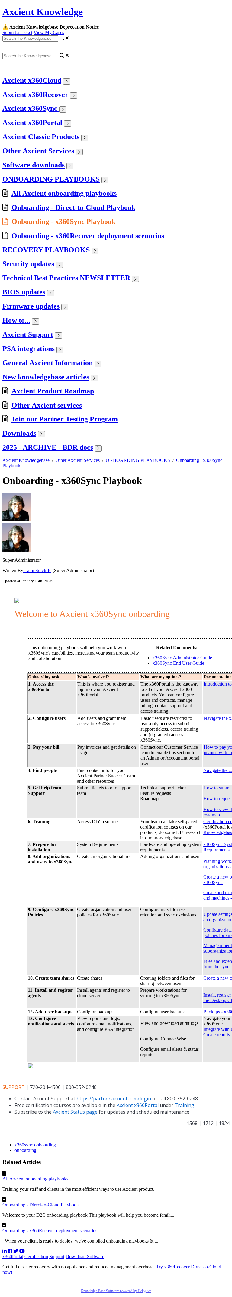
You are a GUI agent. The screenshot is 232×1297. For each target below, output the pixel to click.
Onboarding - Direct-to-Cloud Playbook (73, 207)
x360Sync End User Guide (178, 663)
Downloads (19, 433)
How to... (16, 320)
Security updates (28, 264)
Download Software (85, 1256)
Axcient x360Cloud (31, 80)
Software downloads (33, 165)
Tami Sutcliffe (37, 570)
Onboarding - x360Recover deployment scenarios (87, 236)
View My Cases (49, 32)
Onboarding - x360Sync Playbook (63, 221)
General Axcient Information (48, 363)
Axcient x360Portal (33, 122)
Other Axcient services (46, 405)
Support (56, 1256)
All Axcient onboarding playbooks (64, 193)
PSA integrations (28, 349)
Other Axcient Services (38, 151)
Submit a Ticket (17, 32)
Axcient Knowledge (42, 11)
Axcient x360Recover (35, 94)
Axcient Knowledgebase (26, 460)
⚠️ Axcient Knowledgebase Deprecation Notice (50, 27)
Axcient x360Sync (30, 108)
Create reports (216, 1034)
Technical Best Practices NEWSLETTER (66, 278)
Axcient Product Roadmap (52, 391)
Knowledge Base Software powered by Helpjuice (116, 1291)
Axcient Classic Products (40, 137)
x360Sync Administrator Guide (182, 657)
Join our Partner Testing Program (64, 419)
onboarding (25, 1150)
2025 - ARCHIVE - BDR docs (47, 447)
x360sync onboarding (35, 1144)
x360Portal (12, 1256)
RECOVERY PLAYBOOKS (46, 250)
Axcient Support (27, 334)
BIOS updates (23, 292)
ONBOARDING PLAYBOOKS (51, 179)
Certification (36, 1256)
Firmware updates (31, 306)
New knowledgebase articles (45, 377)
